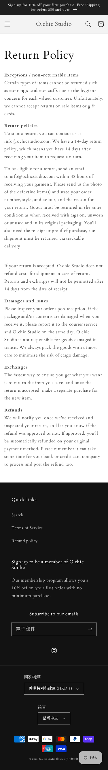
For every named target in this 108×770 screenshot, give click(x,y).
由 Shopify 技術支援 (67, 759)
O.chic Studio (47, 759)
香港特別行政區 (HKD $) (50, 688)
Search (18, 515)
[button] (7, 24)
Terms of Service (27, 528)
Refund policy (25, 540)
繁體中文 (50, 718)
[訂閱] (90, 629)
